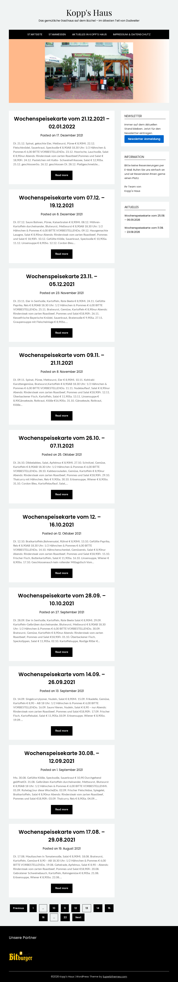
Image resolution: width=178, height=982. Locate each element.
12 (75, 908)
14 (98, 908)
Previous (18, 908)
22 (65, 917)
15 (109, 908)
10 (54, 908)
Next (78, 917)
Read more (61, 175)
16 (43, 917)
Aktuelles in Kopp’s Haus (89, 34)
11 (65, 908)
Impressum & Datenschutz (132, 34)
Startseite (34, 34)
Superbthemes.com (115, 976)
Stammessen (57, 34)
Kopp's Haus (89, 12)
